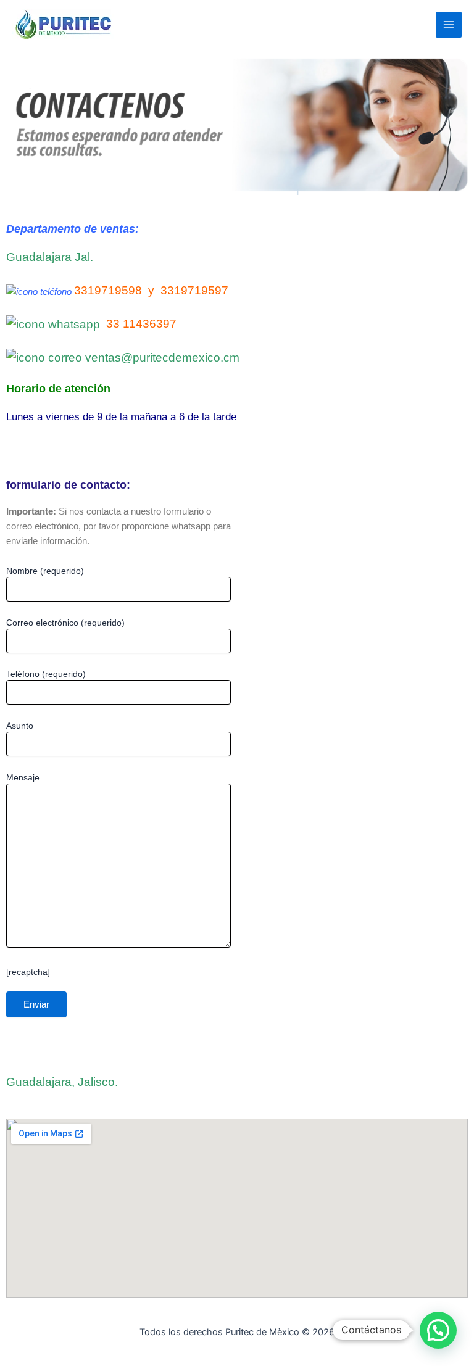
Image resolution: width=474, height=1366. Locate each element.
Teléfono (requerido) (46, 674)
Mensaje (23, 777)
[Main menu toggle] (449, 25)
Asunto (19, 726)
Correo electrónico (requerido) (65, 622)
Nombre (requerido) (45, 571)
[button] (438, 1330)
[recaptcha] (28, 972)
